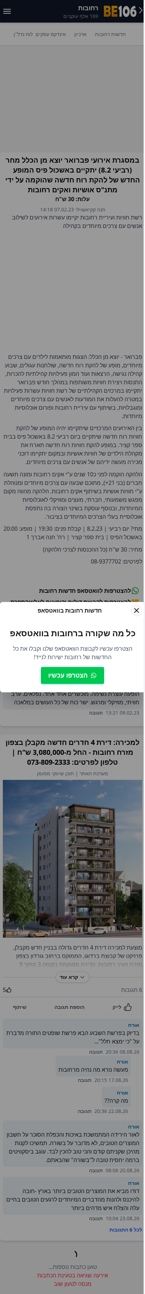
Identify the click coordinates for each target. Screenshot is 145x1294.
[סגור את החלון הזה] (136, 610)
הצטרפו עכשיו (68, 675)
